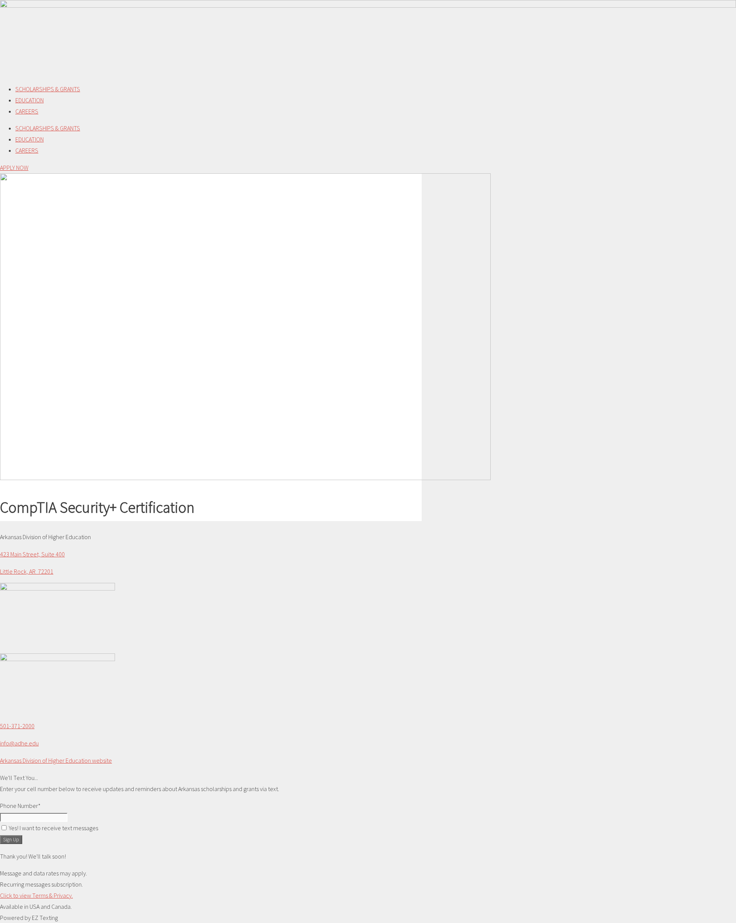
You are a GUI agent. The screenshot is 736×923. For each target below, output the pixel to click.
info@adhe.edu (19, 743)
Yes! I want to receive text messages (53, 828)
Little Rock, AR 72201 (26, 571)
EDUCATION (29, 100)
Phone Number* (20, 805)
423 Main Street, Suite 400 (32, 554)
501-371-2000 (17, 726)
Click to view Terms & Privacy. (36, 895)
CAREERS (26, 111)
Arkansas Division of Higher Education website (56, 760)
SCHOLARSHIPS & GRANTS (47, 89)
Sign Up (11, 839)
